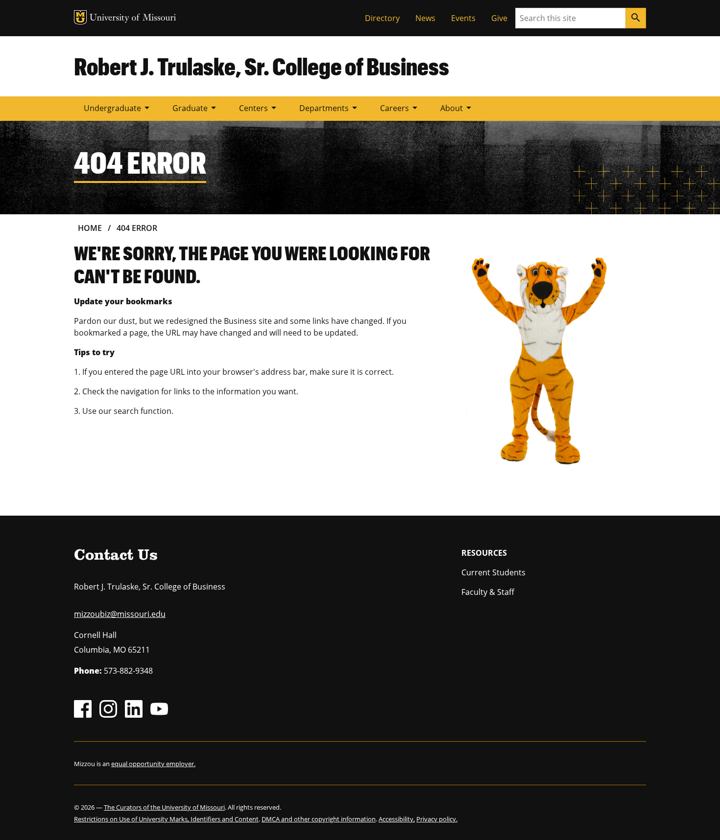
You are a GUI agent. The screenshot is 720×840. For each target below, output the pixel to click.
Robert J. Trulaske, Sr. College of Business (261, 66)
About (457, 108)
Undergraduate (118, 108)
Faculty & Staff (487, 592)
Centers (259, 108)
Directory (382, 18)
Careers (400, 108)
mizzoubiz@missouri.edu (120, 614)
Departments (329, 108)
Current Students (493, 572)
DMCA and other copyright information (319, 819)
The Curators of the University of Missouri (164, 807)
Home (90, 228)
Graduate (195, 108)
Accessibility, (397, 819)
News (425, 18)
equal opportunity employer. (153, 763)
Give (499, 18)
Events (463, 18)
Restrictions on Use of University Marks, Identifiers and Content (166, 819)
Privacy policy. (436, 819)
